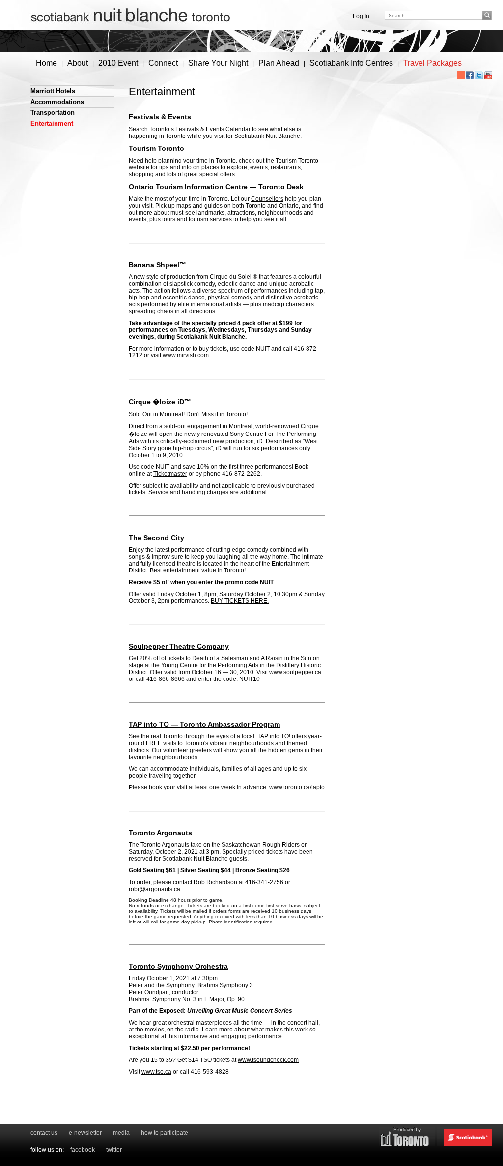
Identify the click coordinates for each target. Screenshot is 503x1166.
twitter (114, 1149)
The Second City (156, 538)
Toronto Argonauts (160, 833)
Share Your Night (218, 63)
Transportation (52, 112)
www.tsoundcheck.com (268, 1060)
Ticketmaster (170, 473)
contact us (43, 1132)
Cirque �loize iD (156, 402)
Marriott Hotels (52, 91)
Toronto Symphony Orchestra (178, 966)
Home (46, 63)
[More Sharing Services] (461, 75)
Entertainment (51, 123)
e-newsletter (85, 1132)
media (121, 1132)
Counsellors (267, 198)
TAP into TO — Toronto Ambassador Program (204, 724)
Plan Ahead (278, 63)
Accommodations (57, 102)
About (77, 63)
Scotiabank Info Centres (351, 63)
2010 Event (118, 63)
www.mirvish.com (186, 355)
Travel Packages (432, 63)
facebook (82, 1149)
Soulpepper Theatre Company (179, 646)
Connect (163, 63)
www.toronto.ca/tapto (297, 787)
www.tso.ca (156, 1071)
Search (487, 15)
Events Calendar (228, 129)
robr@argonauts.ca (154, 889)
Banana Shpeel (154, 265)
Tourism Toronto (297, 160)
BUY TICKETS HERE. (240, 600)
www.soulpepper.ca (295, 672)
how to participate (164, 1132)
